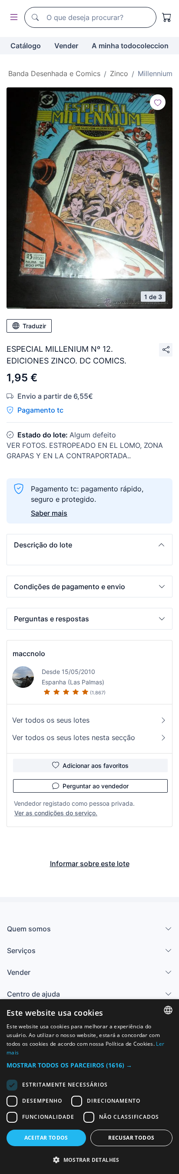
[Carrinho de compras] (167, 17)
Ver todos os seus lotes (51, 720)
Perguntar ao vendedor (96, 786)
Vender (66, 45)
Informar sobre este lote (89, 863)
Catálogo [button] (25, 45)
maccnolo (29, 653)
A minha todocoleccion (130, 45)
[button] (89, 545)
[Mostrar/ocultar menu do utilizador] (12, 17)
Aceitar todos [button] (46, 1137)
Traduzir (34, 326)
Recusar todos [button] (131, 1137)
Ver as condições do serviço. (55, 813)
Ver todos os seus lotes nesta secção (73, 737)
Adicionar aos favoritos (96, 765)
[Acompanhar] (158, 102)
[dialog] (89, 1086)
